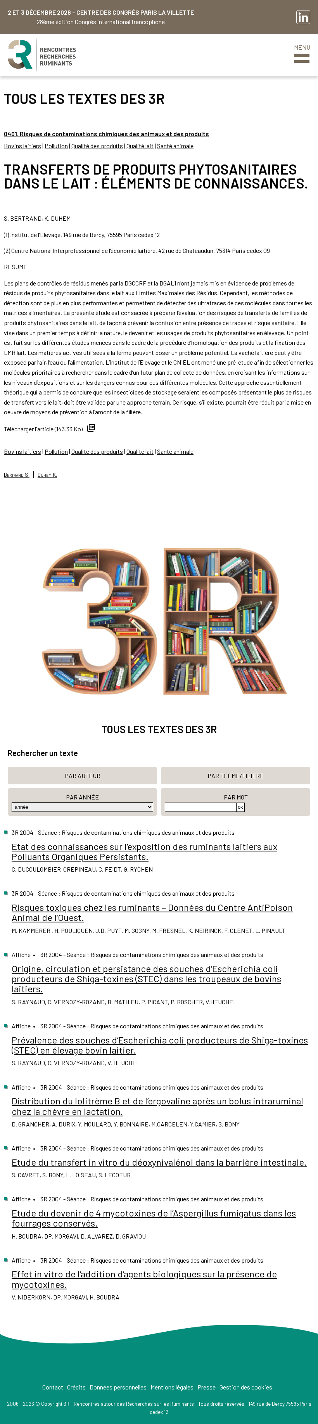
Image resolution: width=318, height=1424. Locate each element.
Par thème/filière (235, 775)
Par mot (236, 797)
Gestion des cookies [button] (245, 1387)
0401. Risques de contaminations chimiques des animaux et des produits (106, 133)
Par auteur (82, 775)
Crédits (76, 1387)
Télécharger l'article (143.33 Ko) (43, 429)
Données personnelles (118, 1387)
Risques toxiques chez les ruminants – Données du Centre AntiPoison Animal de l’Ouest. (152, 912)
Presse (206, 1387)
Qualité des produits (97, 145)
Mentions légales (172, 1387)
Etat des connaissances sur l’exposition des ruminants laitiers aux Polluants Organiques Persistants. (144, 851)
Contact (52, 1387)
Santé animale (175, 145)
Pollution (56, 145)
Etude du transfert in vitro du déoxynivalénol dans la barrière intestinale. (159, 1162)
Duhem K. (47, 474)
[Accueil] (42, 55)
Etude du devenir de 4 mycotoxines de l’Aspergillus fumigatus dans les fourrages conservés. (154, 1217)
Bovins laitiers (22, 145)
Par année (82, 797)
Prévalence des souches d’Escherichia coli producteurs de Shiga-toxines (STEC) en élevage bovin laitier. (160, 1044)
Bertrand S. (16, 474)
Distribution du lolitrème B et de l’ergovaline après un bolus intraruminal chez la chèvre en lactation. (157, 1105)
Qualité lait (140, 145)
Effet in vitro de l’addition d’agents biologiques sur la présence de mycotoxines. (144, 1278)
